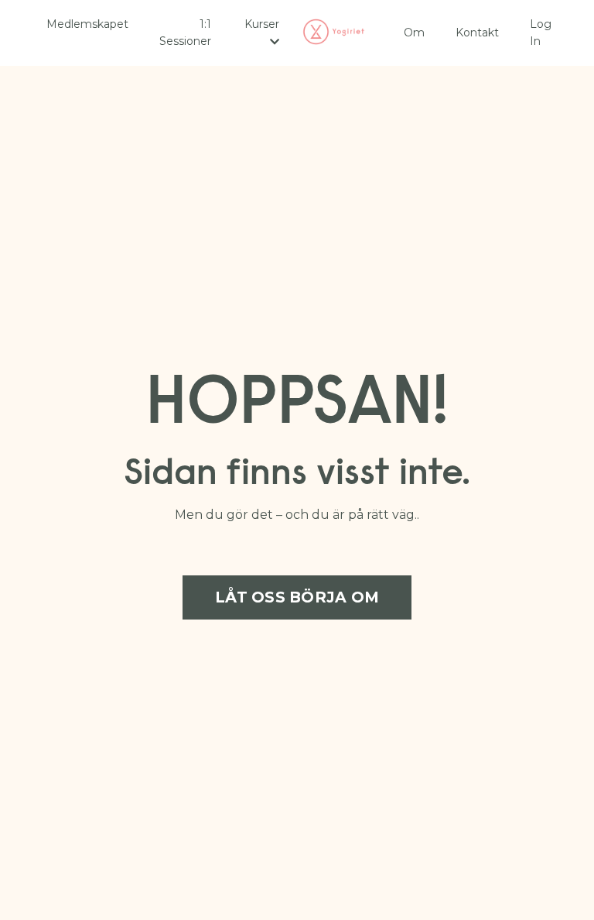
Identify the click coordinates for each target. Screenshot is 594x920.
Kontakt (477, 32)
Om (414, 32)
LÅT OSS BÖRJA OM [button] (297, 597)
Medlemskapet (87, 24)
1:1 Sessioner (185, 32)
